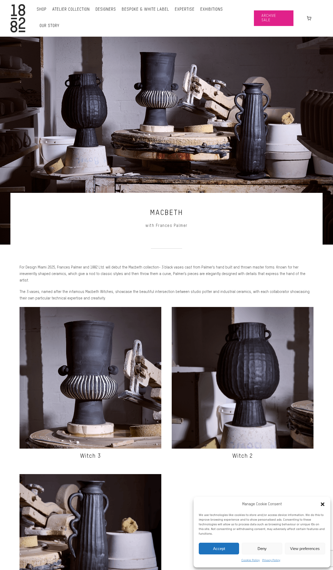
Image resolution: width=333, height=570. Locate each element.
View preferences (305, 548)
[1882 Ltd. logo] (17, 6)
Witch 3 (90, 456)
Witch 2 (242, 456)
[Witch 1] (90, 477)
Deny (262, 548)
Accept (219, 548)
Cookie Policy (250, 560)
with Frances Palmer (166, 226)
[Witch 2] (242, 310)
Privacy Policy (271, 560)
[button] (322, 504)
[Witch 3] (90, 310)
